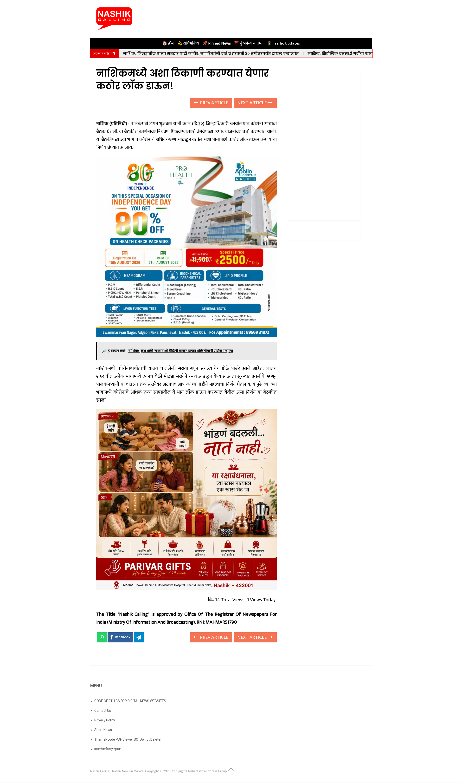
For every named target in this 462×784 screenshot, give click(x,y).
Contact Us (102, 710)
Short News (103, 730)
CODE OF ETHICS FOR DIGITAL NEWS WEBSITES (130, 701)
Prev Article (213, 103)
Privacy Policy (104, 720)
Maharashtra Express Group (207, 771)
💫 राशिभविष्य (188, 43)
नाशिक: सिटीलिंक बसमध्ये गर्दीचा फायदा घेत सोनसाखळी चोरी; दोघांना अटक (372, 53)
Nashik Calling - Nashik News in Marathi (117, 771)
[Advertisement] (324, 144)
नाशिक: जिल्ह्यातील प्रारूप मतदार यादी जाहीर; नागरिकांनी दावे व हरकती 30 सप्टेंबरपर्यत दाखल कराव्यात (211, 53)
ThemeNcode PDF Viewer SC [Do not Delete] (127, 739)
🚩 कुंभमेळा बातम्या (248, 43)
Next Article (252, 103)
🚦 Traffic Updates (283, 43)
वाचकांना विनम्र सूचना (107, 749)
